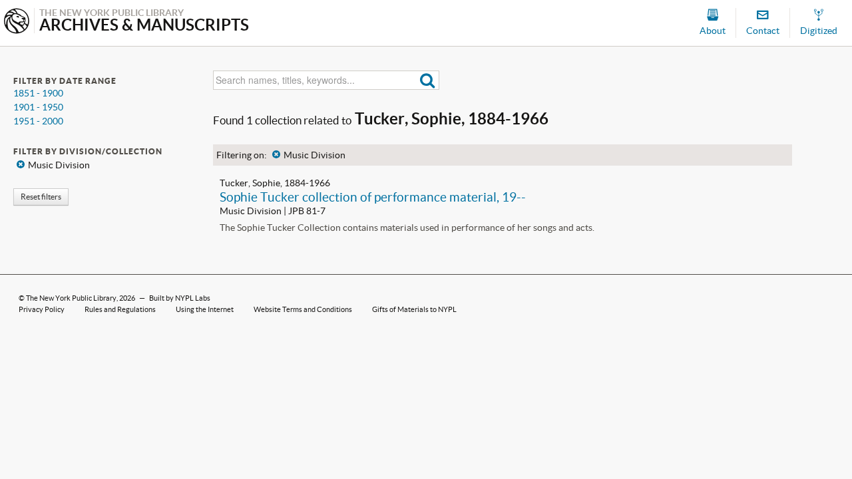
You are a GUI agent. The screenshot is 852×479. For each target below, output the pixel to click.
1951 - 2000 (38, 121)
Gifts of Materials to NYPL (414, 309)
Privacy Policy (42, 309)
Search (427, 80)
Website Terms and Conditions (303, 309)
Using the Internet (205, 309)
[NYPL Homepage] (16, 22)
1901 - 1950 (38, 107)
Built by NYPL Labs (179, 298)
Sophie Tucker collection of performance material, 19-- (373, 197)
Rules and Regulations (120, 309)
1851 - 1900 (38, 93)
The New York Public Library (71, 298)
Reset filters (41, 196)
